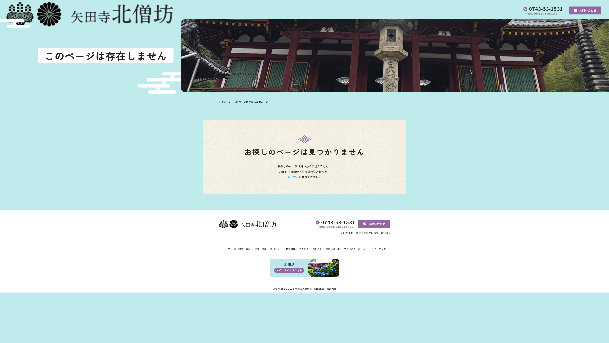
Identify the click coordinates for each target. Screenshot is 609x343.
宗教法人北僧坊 (303, 288)
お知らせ (317, 249)
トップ (222, 101)
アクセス (304, 249)
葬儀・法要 (260, 249)
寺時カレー (276, 249)
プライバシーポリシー (356, 249)
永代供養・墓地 (242, 249)
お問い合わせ (333, 249)
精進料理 (290, 249)
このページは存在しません (249, 101)
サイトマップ (379, 249)
